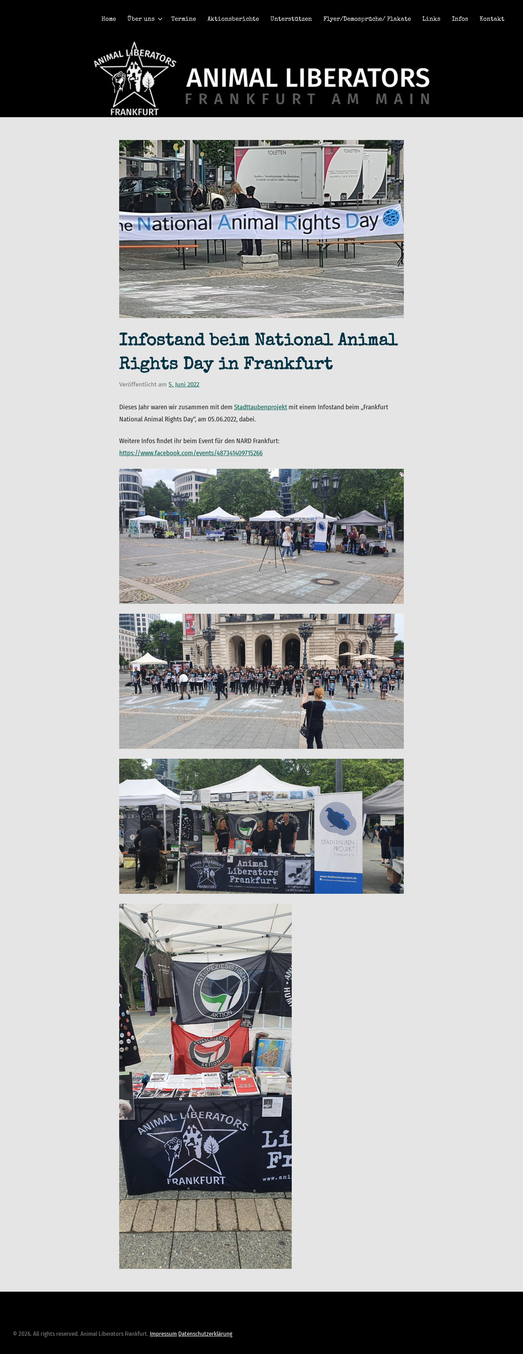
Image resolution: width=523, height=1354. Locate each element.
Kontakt (492, 19)
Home (108, 19)
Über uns (141, 19)
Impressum (163, 1334)
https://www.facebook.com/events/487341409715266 (191, 453)
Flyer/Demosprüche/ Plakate (367, 19)
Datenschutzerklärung (205, 1334)
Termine (183, 19)
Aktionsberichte (233, 19)
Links (431, 19)
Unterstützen (291, 19)
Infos (460, 19)
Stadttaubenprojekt (260, 407)
